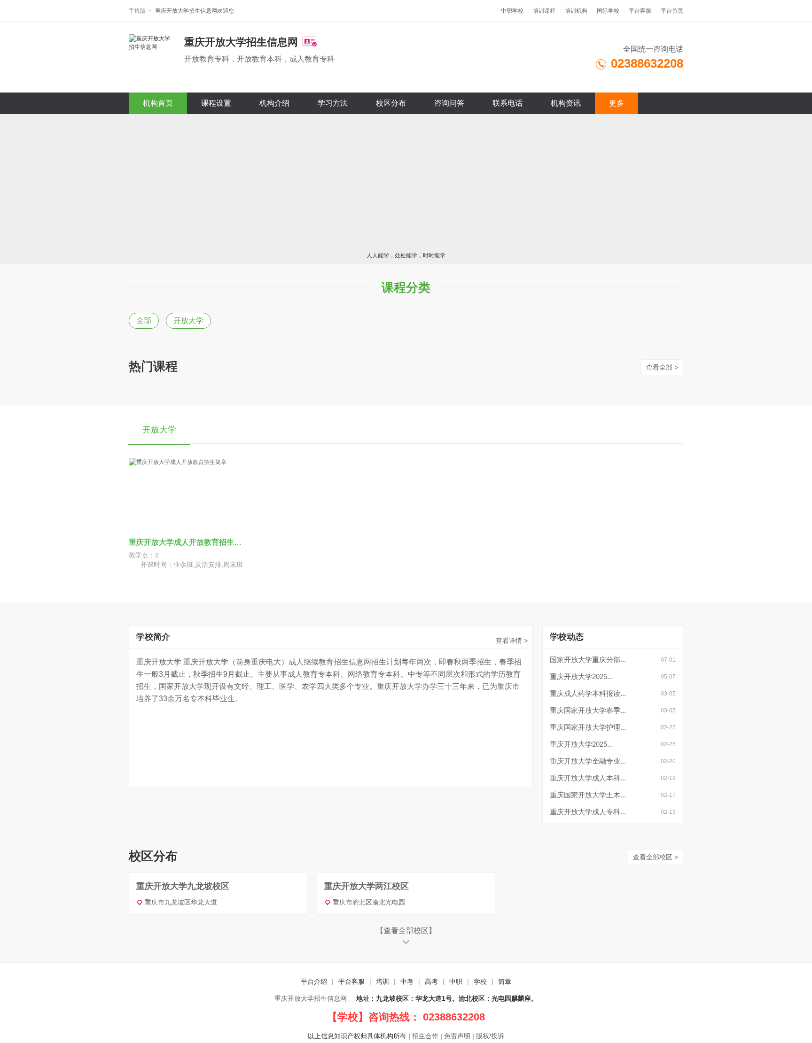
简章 (504, 981)
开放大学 (188, 320)
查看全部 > (662, 367)
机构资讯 (566, 103)
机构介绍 (274, 103)
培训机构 (576, 11)
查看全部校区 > (655, 857)
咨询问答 (449, 103)
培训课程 (544, 11)
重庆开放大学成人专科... (588, 812)
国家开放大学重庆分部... (588, 660)
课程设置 (216, 103)
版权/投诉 (490, 1036)
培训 (382, 981)
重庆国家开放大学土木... (588, 795)
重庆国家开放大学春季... (588, 710)
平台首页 (672, 11)
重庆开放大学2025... (581, 676)
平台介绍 (314, 981)
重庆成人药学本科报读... (588, 693)
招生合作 (425, 1036)
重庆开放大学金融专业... (588, 761)
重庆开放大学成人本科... (588, 778)
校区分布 (391, 103)
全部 (143, 320)
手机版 (137, 11)
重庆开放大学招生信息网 (310, 998)
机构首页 (158, 103)
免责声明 (457, 1036)
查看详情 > (512, 640)
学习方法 (333, 103)
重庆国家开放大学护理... (588, 727)
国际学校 (608, 11)
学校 (480, 981)
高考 (431, 981)
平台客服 (640, 11)
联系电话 (507, 103)
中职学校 (512, 11)
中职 (455, 981)
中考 (407, 981)
